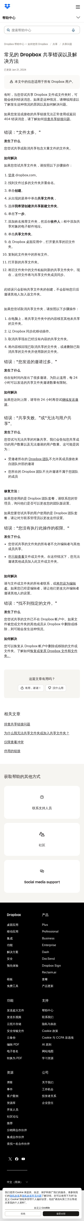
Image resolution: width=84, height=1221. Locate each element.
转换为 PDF (14, 1058)
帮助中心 (8, 18)
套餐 (45, 979)
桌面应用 (12, 924)
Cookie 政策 (50, 1031)
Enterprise (49, 945)
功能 (10, 945)
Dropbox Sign (51, 965)
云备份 (11, 1037)
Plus (45, 924)
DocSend (48, 958)
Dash (45, 952)
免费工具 (12, 986)
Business (48, 938)
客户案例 (12, 1096)
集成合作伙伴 (15, 1137)
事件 (10, 1089)
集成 (10, 938)
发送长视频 (14, 1017)
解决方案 (12, 952)
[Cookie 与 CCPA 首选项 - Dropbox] (42, 1203)
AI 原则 (46, 1044)
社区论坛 (12, 1116)
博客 (10, 1082)
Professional (50, 931)
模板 (10, 979)
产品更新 (47, 986)
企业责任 (47, 1102)
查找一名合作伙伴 (18, 1143)
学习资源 (47, 1058)
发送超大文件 (15, 1010)
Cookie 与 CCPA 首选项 (58, 1037)
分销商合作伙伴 (17, 1130)
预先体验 (12, 965)
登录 (11, 175)
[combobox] (42, 30)
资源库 (11, 1102)
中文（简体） (15, 1182)
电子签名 (12, 1051)
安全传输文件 (15, 1031)
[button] (8, 30)
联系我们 (47, 1017)
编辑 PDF (13, 1044)
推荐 (10, 1123)
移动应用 (12, 931)
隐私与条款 (49, 1024)
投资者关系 (49, 1096)
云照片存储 (14, 1024)
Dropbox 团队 (39, 459)
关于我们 (47, 1082)
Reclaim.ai (49, 972)
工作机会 (47, 1089)
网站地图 (47, 1051)
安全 (10, 958)
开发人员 (12, 1109)
